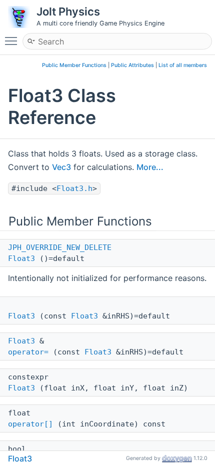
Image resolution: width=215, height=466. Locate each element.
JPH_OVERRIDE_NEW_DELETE (60, 247)
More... (150, 167)
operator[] (30, 424)
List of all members (182, 65)
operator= (28, 352)
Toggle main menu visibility (13, 41)
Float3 (21, 258)
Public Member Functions (74, 65)
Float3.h (74, 188)
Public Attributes (132, 65)
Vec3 (61, 167)
